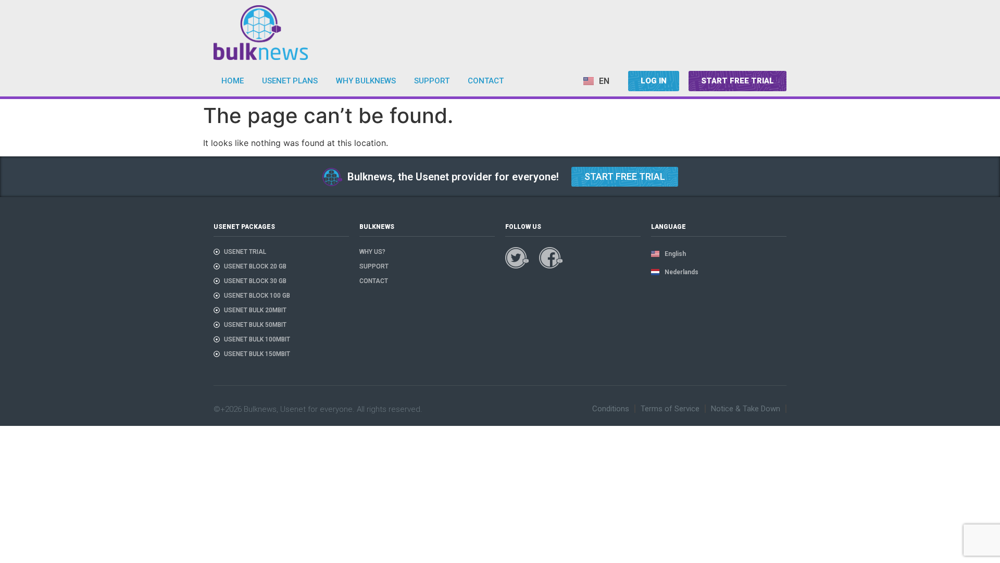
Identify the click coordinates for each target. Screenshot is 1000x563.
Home (232, 80)
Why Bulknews (366, 80)
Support (431, 80)
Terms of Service (670, 408)
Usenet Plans (290, 80)
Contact (486, 80)
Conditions (610, 408)
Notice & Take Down (745, 408)
